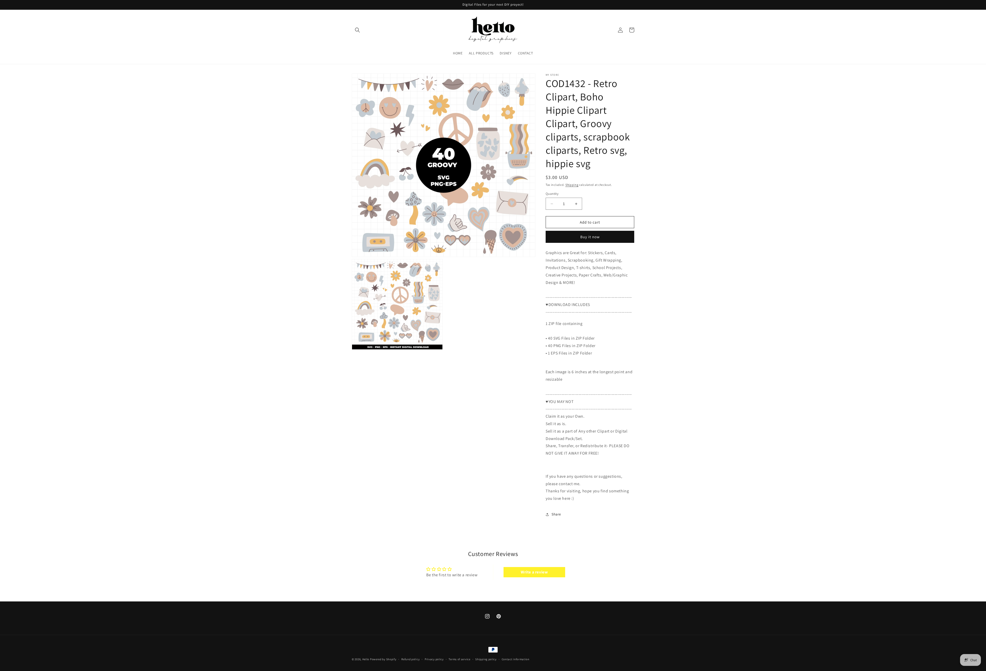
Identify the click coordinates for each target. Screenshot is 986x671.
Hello (365, 659)
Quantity (552, 193)
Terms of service (459, 659)
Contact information (515, 659)
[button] (357, 30)
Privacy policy (434, 659)
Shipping (572, 185)
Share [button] (556, 514)
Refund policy (410, 659)
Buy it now (590, 236)
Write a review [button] (534, 572)
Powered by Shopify (383, 659)
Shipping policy (486, 659)
